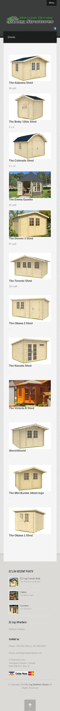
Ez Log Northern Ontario (37, 684)
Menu (51, 3)
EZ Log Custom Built (30, 578)
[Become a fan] (55, 29)
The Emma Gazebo (21, 199)
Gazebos (24, 605)
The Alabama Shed (21, 82)
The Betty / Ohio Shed (22, 121)
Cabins (23, 592)
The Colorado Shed (21, 160)
